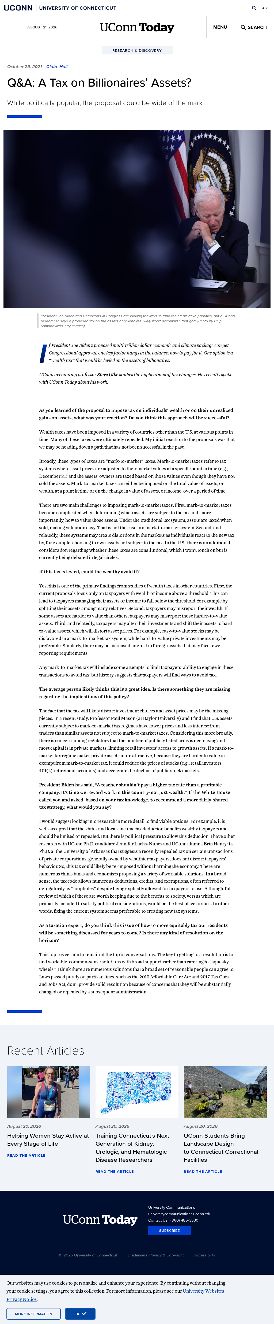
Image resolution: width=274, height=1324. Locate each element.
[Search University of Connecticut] (254, 8)
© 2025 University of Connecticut (88, 1255)
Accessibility (204, 1255)
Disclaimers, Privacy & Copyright (156, 1255)
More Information (33, 1313)
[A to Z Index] (265, 8)
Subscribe (169, 1230)
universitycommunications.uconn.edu (179, 1213)
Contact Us (158, 1220)
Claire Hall (56, 66)
